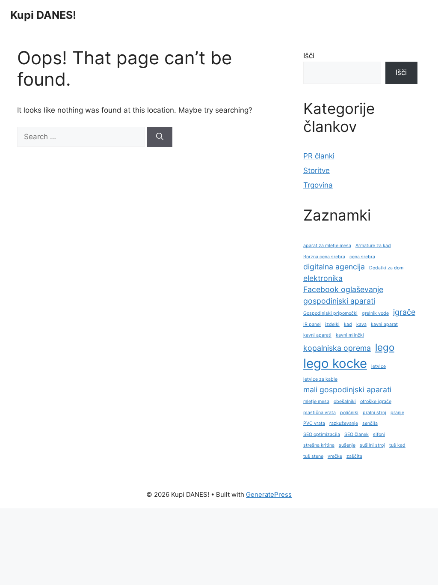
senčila (370, 423)
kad (348, 324)
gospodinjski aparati (339, 300)
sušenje (347, 445)
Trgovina (318, 185)
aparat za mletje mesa (327, 245)
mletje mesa (316, 401)
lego (384, 347)
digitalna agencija (334, 266)
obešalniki (345, 401)
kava (361, 324)
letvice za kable (320, 379)
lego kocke (335, 363)
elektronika (323, 278)
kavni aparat (384, 324)
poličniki (349, 412)
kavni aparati (317, 335)
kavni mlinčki (350, 335)
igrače (404, 311)
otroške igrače (375, 401)
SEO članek (356, 434)
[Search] (159, 137)
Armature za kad (373, 245)
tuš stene (313, 456)
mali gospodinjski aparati (347, 389)
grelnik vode (375, 313)
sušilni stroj (372, 445)
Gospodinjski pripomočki (330, 313)
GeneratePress (269, 494)
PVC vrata (314, 423)
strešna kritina (318, 445)
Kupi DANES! (43, 15)
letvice (378, 366)
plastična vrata (319, 412)
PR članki (318, 156)
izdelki (332, 324)
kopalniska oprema (337, 347)
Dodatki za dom (386, 268)
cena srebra (362, 257)
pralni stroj (374, 412)
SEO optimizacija (321, 434)
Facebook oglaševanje (343, 289)
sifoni (379, 434)
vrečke (335, 456)
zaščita (354, 456)
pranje (397, 412)
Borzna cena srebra (324, 257)
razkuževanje (343, 423)
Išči (308, 55)
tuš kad (397, 445)
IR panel (312, 324)
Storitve (316, 170)
